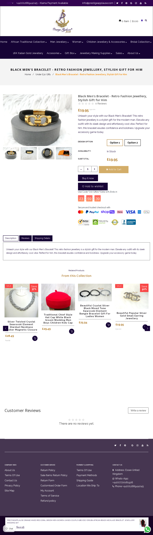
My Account (47, 490)
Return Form (47, 480)
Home (28, 74)
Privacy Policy (12, 485)
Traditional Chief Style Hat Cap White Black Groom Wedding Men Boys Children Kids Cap (58, 318)
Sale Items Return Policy (53, 475)
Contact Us (11, 480)
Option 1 (115, 142)
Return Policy (47, 470)
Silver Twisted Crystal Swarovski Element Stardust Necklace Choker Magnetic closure (21, 325)
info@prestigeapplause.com (97, 3)
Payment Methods (86, 475)
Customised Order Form (53, 485)
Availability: (84, 151)
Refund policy (48, 500)
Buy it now (88, 178)
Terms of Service (49, 495)
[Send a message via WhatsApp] (147, 529)
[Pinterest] (127, 3)
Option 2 (132, 142)
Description (10, 238)
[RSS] (145, 3)
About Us (10, 470)
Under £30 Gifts (43, 74)
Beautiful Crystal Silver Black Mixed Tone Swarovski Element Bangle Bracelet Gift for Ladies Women (94, 311)
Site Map (9, 490)
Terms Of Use (12, 475)
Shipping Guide (84, 480)
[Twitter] (118, 3)
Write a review (138, 410)
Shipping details (42, 238)
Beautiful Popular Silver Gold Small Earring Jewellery (132, 316)
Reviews (25, 238)
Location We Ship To (87, 485)
